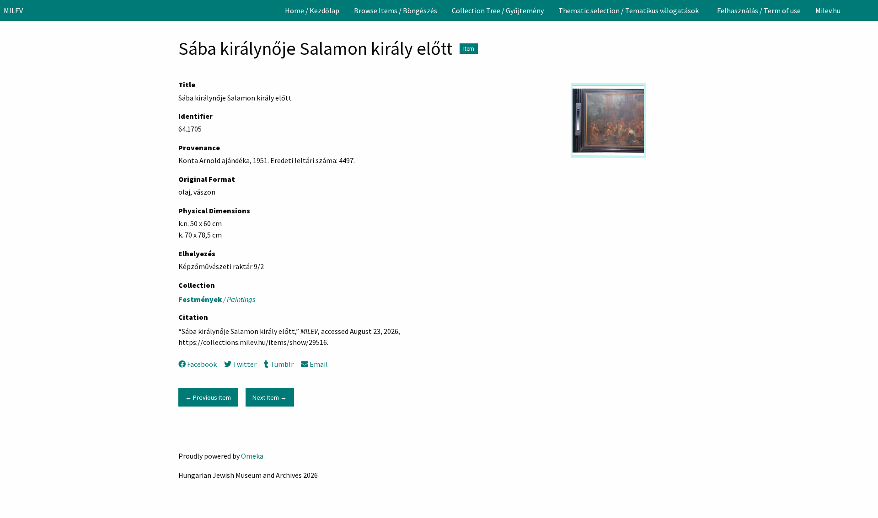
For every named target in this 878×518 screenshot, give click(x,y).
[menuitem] (312, 10)
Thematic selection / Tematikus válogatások (628, 10)
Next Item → (269, 397)
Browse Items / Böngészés (395, 10)
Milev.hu (828, 10)
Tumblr (281, 364)
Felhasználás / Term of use (759, 10)
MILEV (13, 10)
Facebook (202, 364)
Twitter (245, 364)
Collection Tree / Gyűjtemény (498, 10)
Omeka (252, 455)
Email (319, 364)
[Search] (870, 10)
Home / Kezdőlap (312, 10)
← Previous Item (208, 397)
